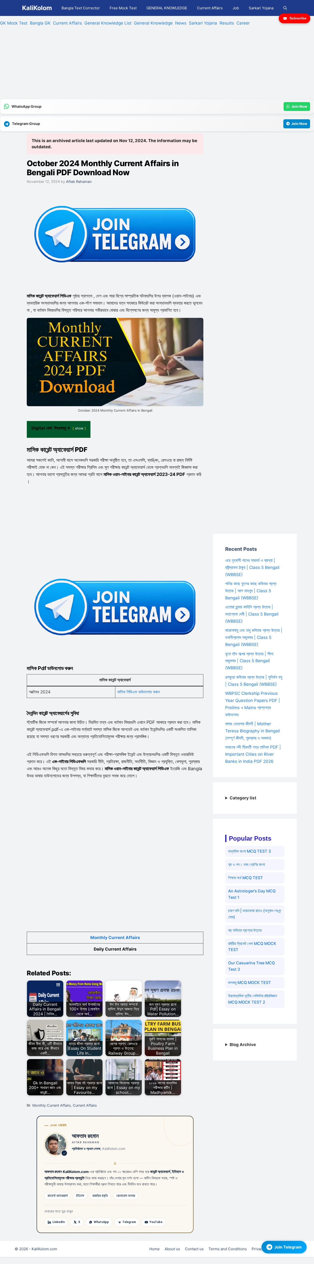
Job (236, 8)
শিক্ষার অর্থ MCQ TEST (245, 877)
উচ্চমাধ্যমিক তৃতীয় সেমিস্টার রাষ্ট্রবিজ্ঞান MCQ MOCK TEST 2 (252, 999)
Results (227, 23)
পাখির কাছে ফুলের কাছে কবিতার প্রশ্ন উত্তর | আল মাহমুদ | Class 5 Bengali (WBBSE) (250, 590)
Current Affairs (210, 8)
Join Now (299, 106)
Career (243, 23)
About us (172, 1249)
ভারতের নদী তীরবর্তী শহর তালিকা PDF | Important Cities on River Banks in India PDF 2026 (253, 754)
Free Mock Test (123, 8)
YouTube (155, 1222)
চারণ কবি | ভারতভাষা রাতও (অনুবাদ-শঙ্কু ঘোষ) (254, 913)
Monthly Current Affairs (115, 937)
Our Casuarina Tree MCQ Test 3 (251, 966)
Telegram (129, 1222)
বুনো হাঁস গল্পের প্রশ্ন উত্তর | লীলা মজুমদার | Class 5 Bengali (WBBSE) (249, 661)
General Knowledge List (107, 23)
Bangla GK (40, 23)
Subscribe (297, 18)
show (79, 428)
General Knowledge (153, 23)
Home (154, 1249)
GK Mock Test (13, 23)
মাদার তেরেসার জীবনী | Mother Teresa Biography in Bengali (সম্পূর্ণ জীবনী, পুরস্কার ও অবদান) (252, 730)
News (180, 23)
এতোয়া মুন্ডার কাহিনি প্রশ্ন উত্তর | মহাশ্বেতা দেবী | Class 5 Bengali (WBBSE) (251, 614)
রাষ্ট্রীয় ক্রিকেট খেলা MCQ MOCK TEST (252, 946)
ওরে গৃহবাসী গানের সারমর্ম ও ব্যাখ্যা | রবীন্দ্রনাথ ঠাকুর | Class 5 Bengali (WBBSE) (252, 567)
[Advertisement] (147, 64)
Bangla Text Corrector (81, 8)
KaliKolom (37, 8)
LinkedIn (58, 1222)
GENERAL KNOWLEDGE (166, 8)
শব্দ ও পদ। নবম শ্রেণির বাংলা (246, 864)
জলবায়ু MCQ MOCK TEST (249, 982)
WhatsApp (101, 1222)
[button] (285, 8)
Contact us (194, 1249)
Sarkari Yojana (261, 8)
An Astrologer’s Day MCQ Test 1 (251, 894)
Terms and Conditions (228, 1249)
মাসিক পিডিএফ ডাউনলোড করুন (138, 691)
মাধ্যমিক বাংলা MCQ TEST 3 (249, 851)
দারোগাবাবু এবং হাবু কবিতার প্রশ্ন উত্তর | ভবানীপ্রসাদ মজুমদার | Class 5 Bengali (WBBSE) (253, 637)
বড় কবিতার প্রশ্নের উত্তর (245, 930)
